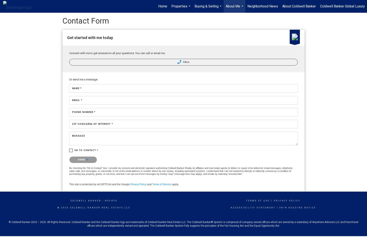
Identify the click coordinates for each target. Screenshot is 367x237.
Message (78, 136)
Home (162, 6)
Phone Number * (84, 112)
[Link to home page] (19, 6)
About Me (235, 8)
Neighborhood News (262, 6)
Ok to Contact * (86, 150)
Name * (77, 88)
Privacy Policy (138, 184)
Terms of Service (161, 184)
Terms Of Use (258, 201)
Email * (77, 100)
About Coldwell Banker (299, 6)
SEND (82, 159)
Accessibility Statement (253, 208)
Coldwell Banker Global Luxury (342, 6)
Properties (181, 8)
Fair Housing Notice (297, 208)
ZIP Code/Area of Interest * (92, 124)
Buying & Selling (209, 8)
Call (186, 62)
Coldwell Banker (86, 201)
